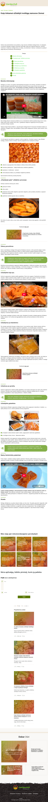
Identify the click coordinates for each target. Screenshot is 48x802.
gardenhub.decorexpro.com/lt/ (11, 4)
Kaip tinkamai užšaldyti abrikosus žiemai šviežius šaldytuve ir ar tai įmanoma (22, 716)
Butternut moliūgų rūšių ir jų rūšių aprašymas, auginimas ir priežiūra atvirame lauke (8, 543)
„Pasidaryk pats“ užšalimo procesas (20, 58)
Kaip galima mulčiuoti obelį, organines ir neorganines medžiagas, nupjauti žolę (38, 768)
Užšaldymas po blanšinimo (19, 65)
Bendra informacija (16, 56)
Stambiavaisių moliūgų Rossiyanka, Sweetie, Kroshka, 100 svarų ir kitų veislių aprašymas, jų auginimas (39, 543)
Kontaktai (35, 793)
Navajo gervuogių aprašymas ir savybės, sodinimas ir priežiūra (37, 750)
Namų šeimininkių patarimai (18, 73)
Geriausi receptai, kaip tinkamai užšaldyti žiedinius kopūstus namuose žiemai (23, 657)
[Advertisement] (24, 25)
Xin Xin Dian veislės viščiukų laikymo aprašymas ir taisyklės (14, 750)
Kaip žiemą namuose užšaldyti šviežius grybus (30, 374)
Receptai (6, 10)
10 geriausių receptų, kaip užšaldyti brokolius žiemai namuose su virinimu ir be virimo (31, 235)
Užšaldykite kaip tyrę (18, 63)
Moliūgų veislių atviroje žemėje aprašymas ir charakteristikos (8, 559)
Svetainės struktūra (15, 793)
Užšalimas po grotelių (18, 68)
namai (2, 10)
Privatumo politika (27, 793)
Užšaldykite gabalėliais (18, 70)
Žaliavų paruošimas (17, 61)
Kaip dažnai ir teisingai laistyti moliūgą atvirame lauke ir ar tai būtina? (24, 559)
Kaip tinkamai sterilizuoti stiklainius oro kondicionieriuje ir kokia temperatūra (13, 768)
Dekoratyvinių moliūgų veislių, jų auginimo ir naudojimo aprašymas (39, 559)
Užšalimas (10, 10)
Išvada (13, 75)
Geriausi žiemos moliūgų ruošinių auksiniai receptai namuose (22, 543)
